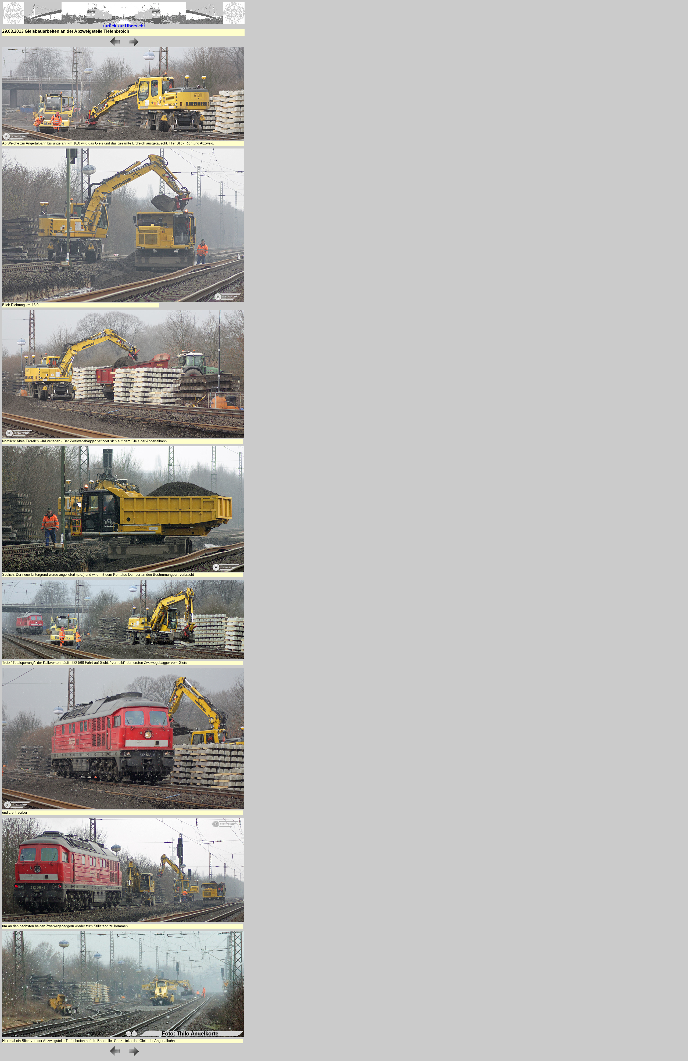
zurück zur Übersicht (123, 26)
